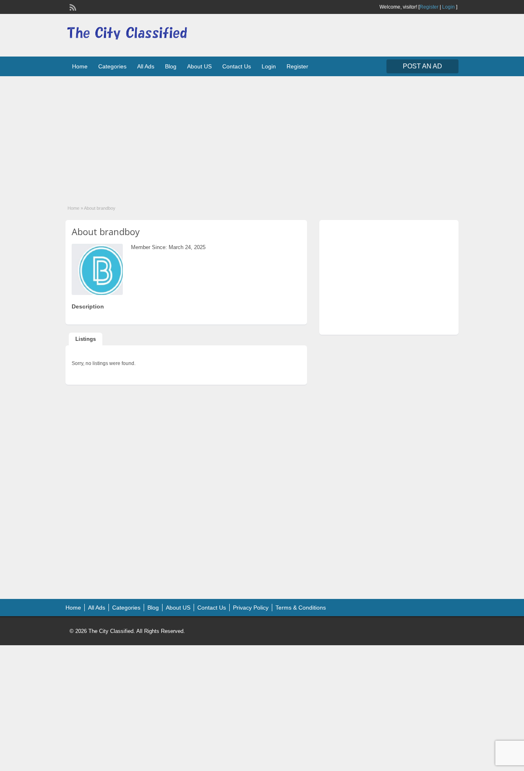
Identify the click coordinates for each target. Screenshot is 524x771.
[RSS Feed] (72, 6)
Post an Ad (422, 66)
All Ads (145, 66)
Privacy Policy (251, 607)
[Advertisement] (262, 135)
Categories (112, 66)
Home (80, 66)
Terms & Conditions (301, 607)
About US (199, 66)
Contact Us (236, 66)
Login (448, 7)
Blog (170, 66)
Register (429, 7)
